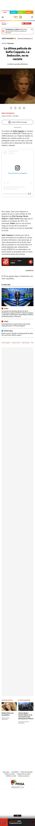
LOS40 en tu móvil (11, 776)
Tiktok (9, 730)
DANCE (21, 12)
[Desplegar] (17, 816)
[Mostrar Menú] (3, 17)
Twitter (15, 108)
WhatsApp (19, 108)
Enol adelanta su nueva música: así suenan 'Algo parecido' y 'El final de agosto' (16, 325)
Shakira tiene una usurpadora (8, 714)
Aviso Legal (6, 772)
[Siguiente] (32, 38)
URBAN (29, 12)
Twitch (25, 730)
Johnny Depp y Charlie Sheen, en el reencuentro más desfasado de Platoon (25, 716)
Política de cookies (10, 774)
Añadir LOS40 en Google (19, 122)
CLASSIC (13, 12)
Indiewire (10, 247)
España (4, 24)
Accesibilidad (14, 772)
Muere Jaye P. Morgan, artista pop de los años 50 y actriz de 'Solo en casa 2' (17, 334)
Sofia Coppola (6, 343)
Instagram (5, 730)
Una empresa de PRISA (17, 782)
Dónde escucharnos (23, 776)
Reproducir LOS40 (31, 262)
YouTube (13, 730)
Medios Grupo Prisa (17, 787)
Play (32, 822)
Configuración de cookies (24, 774)
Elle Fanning (25, 343)
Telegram (24, 108)
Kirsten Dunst (16, 343)
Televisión (10, 43)
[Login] (32, 17)
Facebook (11, 108)
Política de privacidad (26, 772)
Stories (29, 730)
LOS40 (5, 12)
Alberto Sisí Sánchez (8, 113)
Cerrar (32, 29)
